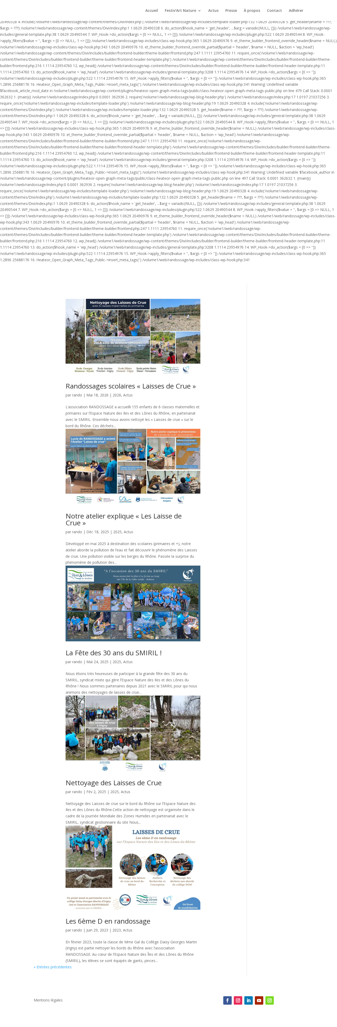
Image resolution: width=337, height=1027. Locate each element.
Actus (213, 11)
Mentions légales (48, 1000)
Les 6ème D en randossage (108, 921)
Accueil (151, 11)
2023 (116, 930)
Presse (231, 11)
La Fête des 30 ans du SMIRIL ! (114, 652)
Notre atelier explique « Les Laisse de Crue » (124, 519)
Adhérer (296, 11)
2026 (117, 394)
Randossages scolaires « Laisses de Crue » (131, 386)
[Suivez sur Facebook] (227, 1000)
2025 (117, 531)
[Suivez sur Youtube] (259, 1000)
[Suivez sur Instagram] (238, 1000)
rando (77, 394)
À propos (252, 11)
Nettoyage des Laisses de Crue (114, 782)
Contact (274, 11)
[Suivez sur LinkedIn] (248, 1000)
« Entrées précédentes (53, 966)
